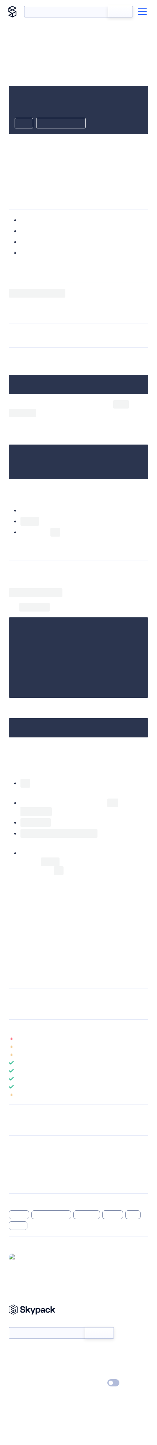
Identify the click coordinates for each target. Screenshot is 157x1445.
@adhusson (32, 1257)
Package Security (28, 1154)
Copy (24, 123)
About (16, 1362)
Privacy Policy (24, 1383)
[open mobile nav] (142, 11)
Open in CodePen (61, 123)
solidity (19, 1214)
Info (143, 1039)
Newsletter (21, 1323)
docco (18, 1225)
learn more (61, 1027)
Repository (21, 1182)
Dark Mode (91, 1383)
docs (132, 1214)
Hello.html (82, 747)
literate (113, 1214)
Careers (17, 1372)
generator (87, 1214)
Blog (85, 1362)
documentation (51, 1214)
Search (120, 12)
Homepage (21, 1164)
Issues (16, 1173)
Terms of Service (99, 1372)
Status (87, 1351)
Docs (14, 1351)
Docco (107, 928)
